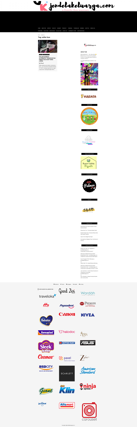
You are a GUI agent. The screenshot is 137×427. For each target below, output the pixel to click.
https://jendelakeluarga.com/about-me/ (88, 60)
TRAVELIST (64, 28)
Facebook (56, 284)
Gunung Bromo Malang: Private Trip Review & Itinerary (89, 240)
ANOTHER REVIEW (80, 30)
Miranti (42, 63)
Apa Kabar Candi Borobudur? (87, 251)
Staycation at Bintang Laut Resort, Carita (90, 268)
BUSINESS (82, 28)
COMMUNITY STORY (72, 30)
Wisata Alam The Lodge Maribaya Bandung (89, 263)
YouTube (81, 284)
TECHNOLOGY (76, 28)
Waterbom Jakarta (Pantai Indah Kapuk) (89, 256)
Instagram (69, 284)
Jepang (41, 54)
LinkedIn (75, 284)
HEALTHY (54, 28)
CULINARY (59, 28)
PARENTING (40, 30)
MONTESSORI (52, 30)
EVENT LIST (65, 30)
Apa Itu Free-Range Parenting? (87, 236)
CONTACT (49, 28)
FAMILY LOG (92, 28)
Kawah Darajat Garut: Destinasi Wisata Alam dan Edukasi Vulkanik (89, 233)
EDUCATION (46, 30)
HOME (39, 28)
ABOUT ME (44, 28)
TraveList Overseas (46, 54)
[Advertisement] (68, 18)
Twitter (62, 284)
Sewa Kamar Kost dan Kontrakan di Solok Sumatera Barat (89, 227)
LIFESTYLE (87, 28)
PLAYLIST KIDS (58, 30)
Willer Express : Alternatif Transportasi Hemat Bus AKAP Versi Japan (47, 59)
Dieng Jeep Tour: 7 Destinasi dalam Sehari (89, 230)
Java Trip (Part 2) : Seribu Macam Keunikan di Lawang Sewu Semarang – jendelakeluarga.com (89, 272)
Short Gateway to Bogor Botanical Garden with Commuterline (89, 277)
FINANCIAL (70, 28)
